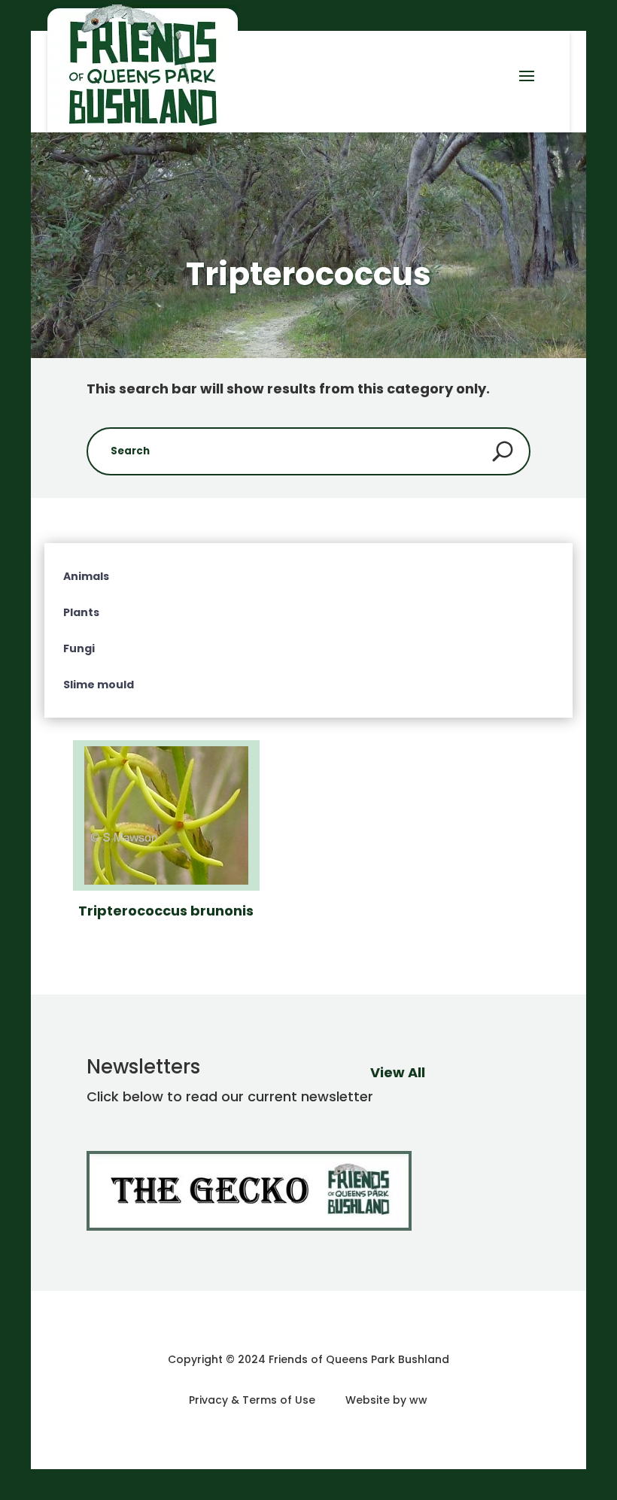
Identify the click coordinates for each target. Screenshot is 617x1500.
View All (397, 1072)
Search (502, 451)
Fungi (79, 648)
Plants (81, 612)
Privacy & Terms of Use (252, 1399)
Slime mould (98, 684)
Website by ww (386, 1399)
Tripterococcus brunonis (166, 910)
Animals (86, 576)
